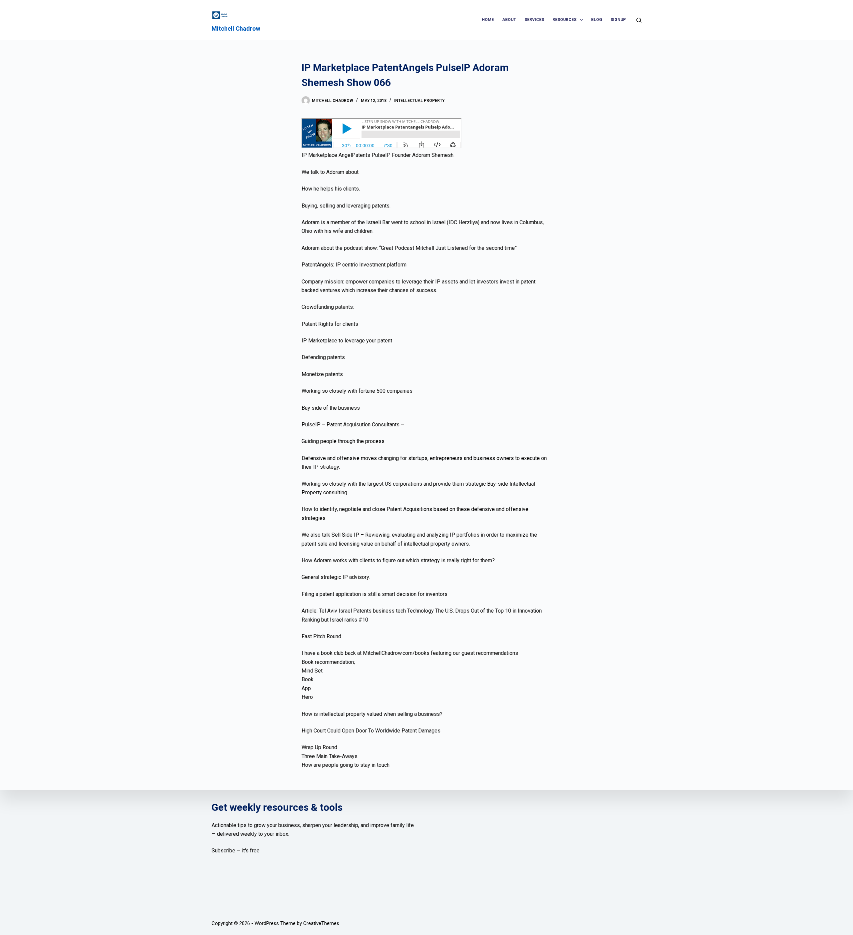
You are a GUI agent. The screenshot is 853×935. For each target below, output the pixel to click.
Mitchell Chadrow (236, 28)
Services (534, 19)
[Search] (638, 20)
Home (488, 19)
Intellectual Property (419, 100)
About (509, 19)
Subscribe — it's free (236, 850)
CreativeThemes (321, 923)
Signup (618, 19)
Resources (564, 19)
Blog (596, 19)
